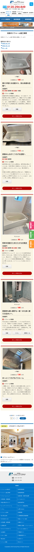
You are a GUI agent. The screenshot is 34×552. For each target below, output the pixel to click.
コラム (2, 509)
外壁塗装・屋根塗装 (5, 499)
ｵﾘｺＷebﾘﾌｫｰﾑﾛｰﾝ (5, 518)
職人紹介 (3, 538)
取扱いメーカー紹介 (22, 518)
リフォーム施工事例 (10, 27)
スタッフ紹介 (4, 535)
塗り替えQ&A (4, 515)
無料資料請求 (28, 19)
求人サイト (20, 542)
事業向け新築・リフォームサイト (25, 525)
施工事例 (3, 12)
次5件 (22, 418)
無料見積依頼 (17, 19)
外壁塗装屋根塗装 (14, 12)
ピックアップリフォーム (6, 505)
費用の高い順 (6, 43)
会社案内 (31, 12)
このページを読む (17, 465)
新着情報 (20, 512)
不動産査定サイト (22, 535)
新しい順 (4, 48)
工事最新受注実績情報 (23, 515)
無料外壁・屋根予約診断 (23, 495)
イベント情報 (4, 542)
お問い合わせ (21, 509)
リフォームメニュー (5, 495)
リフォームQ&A (4, 512)
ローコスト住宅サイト (23, 528)
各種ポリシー (21, 522)
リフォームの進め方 (5, 489)
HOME (2, 27)
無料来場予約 (21, 502)
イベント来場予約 (5, 19)
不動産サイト (21, 532)
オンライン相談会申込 (23, 505)
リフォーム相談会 (19, 12)
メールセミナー (21, 499)
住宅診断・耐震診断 (5, 522)
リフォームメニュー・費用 (8, 13)
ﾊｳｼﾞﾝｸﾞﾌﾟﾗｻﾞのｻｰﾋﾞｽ (6, 528)
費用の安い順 (6, 46)
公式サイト (20, 538)
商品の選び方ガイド (5, 502)
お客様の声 (25, 12)
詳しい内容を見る (17, 116)
